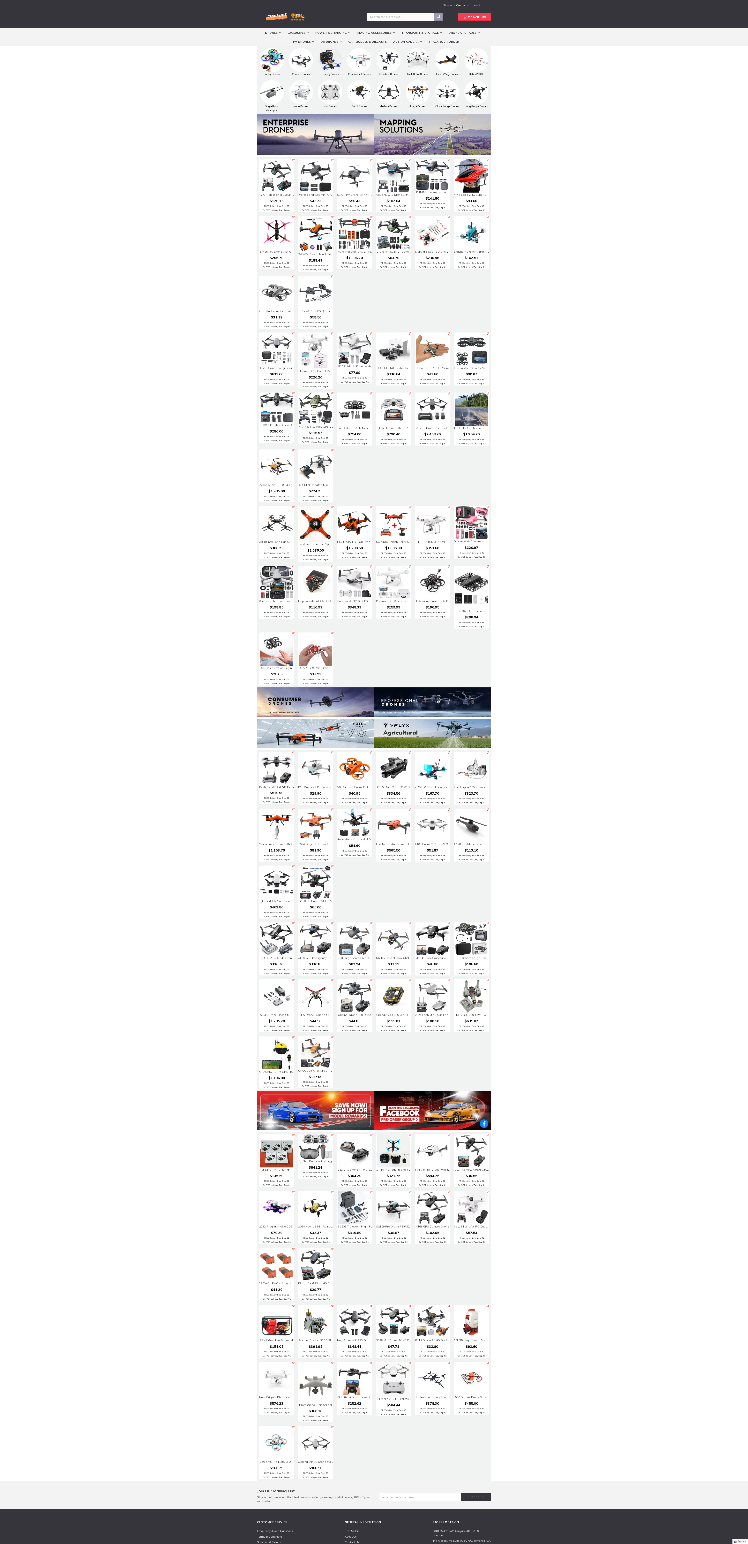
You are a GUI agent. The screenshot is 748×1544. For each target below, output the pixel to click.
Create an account (468, 5)
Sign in (448, 5)
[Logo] (285, 16)
